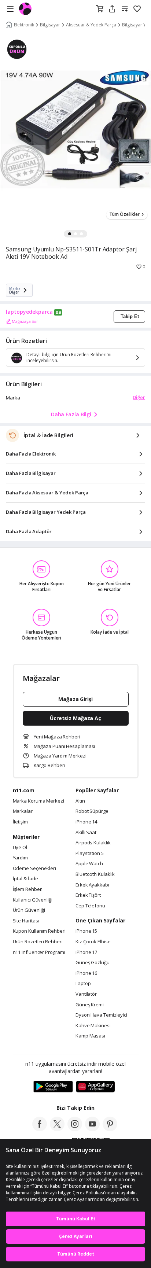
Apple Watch (89, 864)
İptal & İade (25, 879)
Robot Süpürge (92, 811)
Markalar (23, 811)
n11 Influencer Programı (39, 952)
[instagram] (74, 1129)
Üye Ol (20, 848)
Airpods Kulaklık (93, 843)
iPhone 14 (86, 822)
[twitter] (57, 1129)
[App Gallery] (95, 1087)
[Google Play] (53, 1087)
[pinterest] (110, 1129)
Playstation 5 (90, 853)
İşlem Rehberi (28, 889)
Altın (80, 801)
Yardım (20, 858)
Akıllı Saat (86, 833)
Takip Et (130, 316)
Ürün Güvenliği (29, 910)
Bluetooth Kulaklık (95, 874)
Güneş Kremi (90, 1005)
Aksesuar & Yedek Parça (91, 25)
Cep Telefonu (90, 906)
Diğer (139, 397)
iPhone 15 (86, 931)
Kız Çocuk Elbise (93, 942)
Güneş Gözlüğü (93, 963)
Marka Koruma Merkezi (38, 801)
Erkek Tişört (88, 895)
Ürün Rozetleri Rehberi (38, 942)
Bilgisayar (50, 25)
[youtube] (92, 1129)
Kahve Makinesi (93, 1026)
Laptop (83, 984)
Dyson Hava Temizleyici (101, 1015)
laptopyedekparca (29, 312)
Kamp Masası (90, 1036)
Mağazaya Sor (25, 321)
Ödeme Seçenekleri (34, 868)
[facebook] (39, 1129)
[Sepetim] (99, 9)
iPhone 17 (86, 952)
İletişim (20, 822)
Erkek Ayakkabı (92, 885)
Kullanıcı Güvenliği (32, 900)
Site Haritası (26, 921)
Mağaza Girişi (75, 699)
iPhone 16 (86, 973)
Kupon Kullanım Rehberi (39, 931)
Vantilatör (86, 994)
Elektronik (24, 25)
